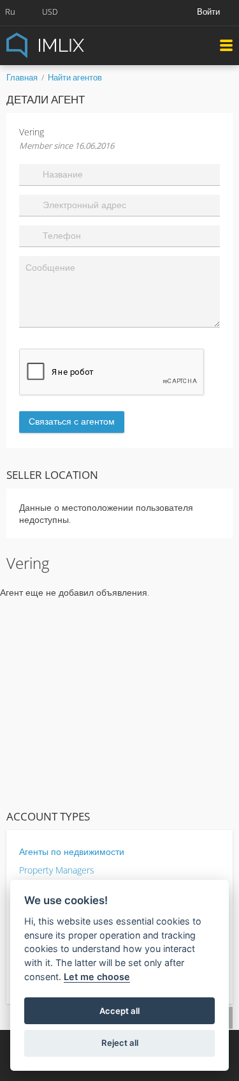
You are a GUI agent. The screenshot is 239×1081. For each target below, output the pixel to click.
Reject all (119, 1043)
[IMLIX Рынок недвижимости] (76, 44)
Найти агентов (75, 77)
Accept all (119, 1011)
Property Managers (56, 870)
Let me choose (97, 976)
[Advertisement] (119, 701)
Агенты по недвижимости (71, 851)
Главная (22, 77)
